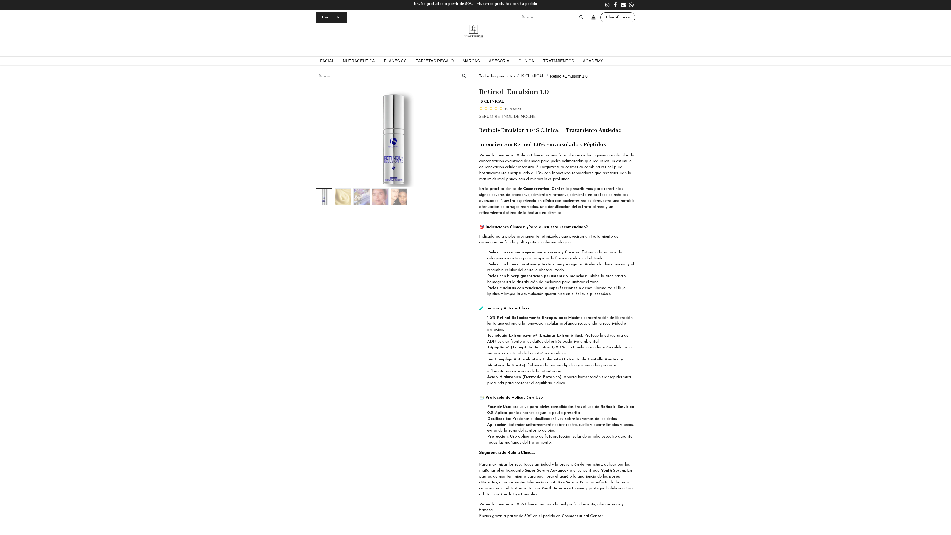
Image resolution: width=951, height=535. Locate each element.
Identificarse (618, 17)
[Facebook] (615, 5)
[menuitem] (395, 61)
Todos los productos (497, 76)
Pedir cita (331, 17)
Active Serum (565, 482)
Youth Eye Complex (518, 494)
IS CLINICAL (532, 76)
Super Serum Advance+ (547, 471)
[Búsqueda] (581, 17)
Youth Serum (613, 471)
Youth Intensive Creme (562, 488)
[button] (327, 137)
